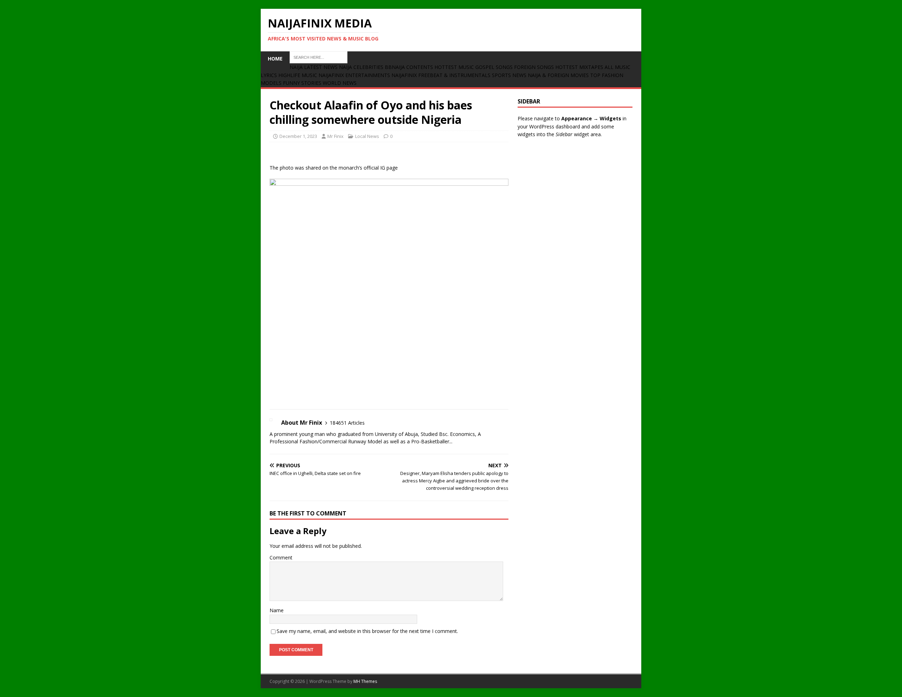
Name (277, 610)
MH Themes (365, 681)
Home (275, 58)
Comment (281, 557)
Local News (367, 136)
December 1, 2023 (298, 136)
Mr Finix (335, 136)
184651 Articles (347, 422)
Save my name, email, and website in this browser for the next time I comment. (367, 631)
